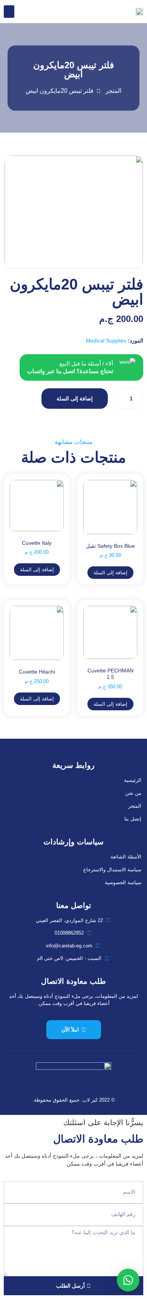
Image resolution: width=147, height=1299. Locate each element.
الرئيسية (132, 780)
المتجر (134, 806)
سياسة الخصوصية (123, 882)
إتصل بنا (132, 819)
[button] (9, 11)
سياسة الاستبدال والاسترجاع (112, 869)
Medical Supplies (106, 341)
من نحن (133, 793)
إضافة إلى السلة (75, 398)
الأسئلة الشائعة (125, 857)
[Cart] (24, 11)
